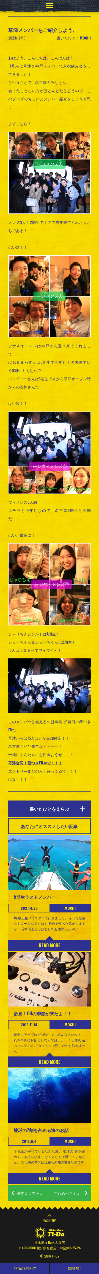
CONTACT (74, 1268)
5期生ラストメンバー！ (37, 897)
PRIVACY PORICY (25, 1268)
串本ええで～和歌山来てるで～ (33, 1193)
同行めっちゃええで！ (72, 1193)
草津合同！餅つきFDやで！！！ (35, 762)
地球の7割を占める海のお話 (41, 1130)
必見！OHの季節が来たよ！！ (43, 1013)
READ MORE (50, 945)
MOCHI (85, 38)
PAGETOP (49, 1220)
